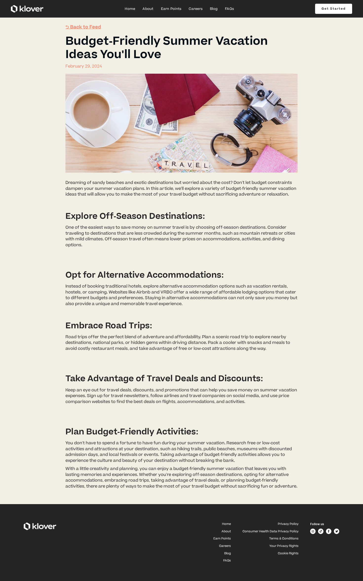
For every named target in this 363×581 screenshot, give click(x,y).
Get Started (334, 9)
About (147, 8)
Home (130, 8)
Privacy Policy (288, 524)
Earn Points (171, 8)
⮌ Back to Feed (83, 27)
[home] (27, 9)
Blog (214, 8)
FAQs (229, 8)
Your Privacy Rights (284, 546)
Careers (195, 8)
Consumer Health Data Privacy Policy (270, 532)
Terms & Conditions (284, 539)
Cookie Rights (288, 554)
